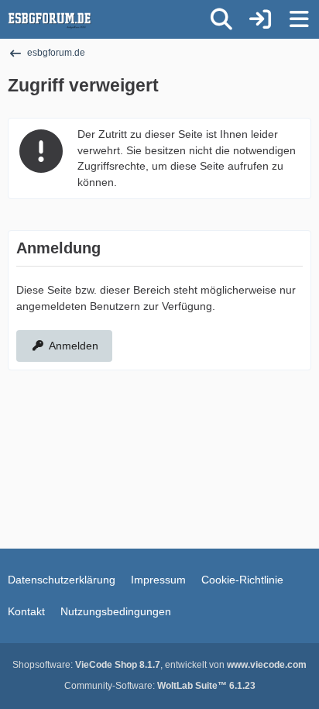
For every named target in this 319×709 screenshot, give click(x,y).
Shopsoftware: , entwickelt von (159, 664)
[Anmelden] (260, 19)
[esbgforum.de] (49, 19)
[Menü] (298, 19)
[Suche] (221, 19)
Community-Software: (160, 685)
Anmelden (73, 345)
